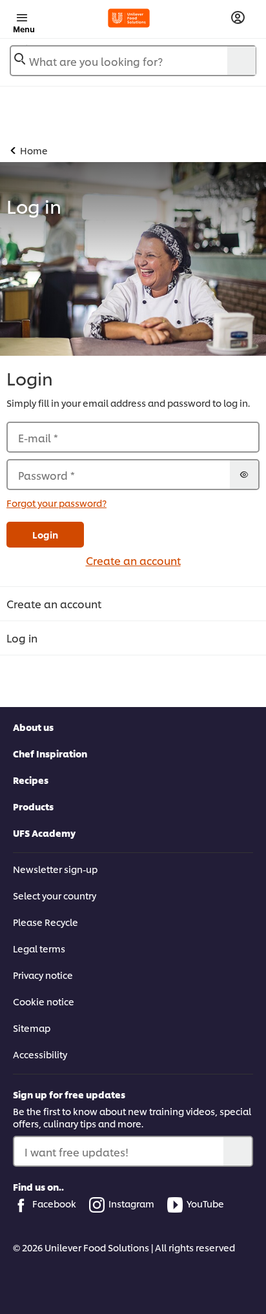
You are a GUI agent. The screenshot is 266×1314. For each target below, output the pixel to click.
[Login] (237, 17)
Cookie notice (43, 1001)
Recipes (30, 780)
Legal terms (39, 948)
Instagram (131, 1203)
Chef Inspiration (50, 753)
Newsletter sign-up (55, 869)
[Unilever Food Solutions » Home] (129, 18)
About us (33, 727)
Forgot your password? (56, 503)
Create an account (133, 560)
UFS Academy (44, 832)
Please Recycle (45, 922)
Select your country (54, 895)
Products (33, 806)
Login (45, 534)
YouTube (205, 1203)
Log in (21, 637)
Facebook (54, 1203)
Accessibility (40, 1054)
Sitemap (31, 1027)
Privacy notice (43, 975)
